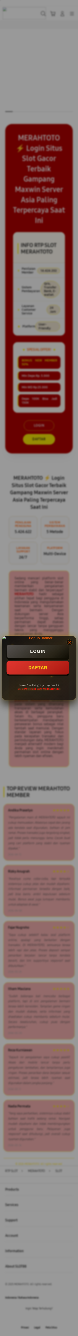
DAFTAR (37, 667)
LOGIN (38, 651)
